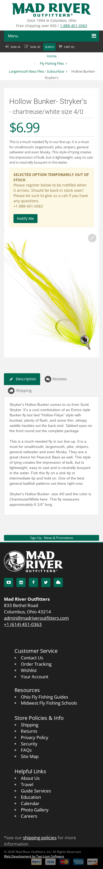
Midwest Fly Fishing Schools (49, 703)
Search (49, 47)
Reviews (60, 378)
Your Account (34, 677)
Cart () (69, 47)
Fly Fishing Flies (52, 63)
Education (31, 797)
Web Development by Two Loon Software (34, 856)
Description (26, 378)
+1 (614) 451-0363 (23, 624)
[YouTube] (8, 582)
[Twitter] (45, 582)
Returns (29, 731)
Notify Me (25, 218)
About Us (30, 778)
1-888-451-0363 (73, 25)
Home (52, 56)
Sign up (35, 47)
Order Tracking (36, 664)
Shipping (24, 390)
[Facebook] (33, 582)
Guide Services (36, 791)
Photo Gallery (35, 810)
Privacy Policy (34, 737)
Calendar (30, 803)
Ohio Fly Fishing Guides (44, 697)
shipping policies (40, 838)
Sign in (15, 47)
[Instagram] (21, 582)
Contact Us (32, 658)
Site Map (30, 756)
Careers (29, 816)
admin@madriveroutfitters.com (36, 618)
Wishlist (29, 670)
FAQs (26, 750)
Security (29, 744)
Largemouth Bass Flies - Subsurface (36, 71)
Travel (27, 784)
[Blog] (58, 582)
